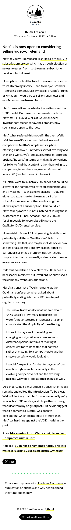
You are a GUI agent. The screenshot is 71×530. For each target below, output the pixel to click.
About (50, 509)
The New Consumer (50, 483)
